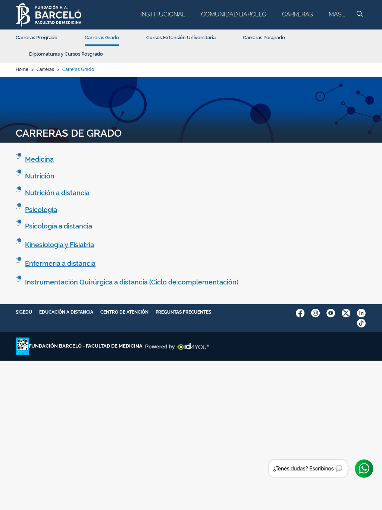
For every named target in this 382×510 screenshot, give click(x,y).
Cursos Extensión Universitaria (181, 37)
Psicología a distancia (58, 226)
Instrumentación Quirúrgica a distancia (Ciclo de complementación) (131, 282)
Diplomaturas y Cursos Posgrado (66, 54)
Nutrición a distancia (57, 193)
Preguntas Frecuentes (183, 312)
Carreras (297, 14)
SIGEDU (24, 312)
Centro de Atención (124, 312)
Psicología (41, 210)
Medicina (39, 159)
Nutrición (39, 176)
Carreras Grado (102, 37)
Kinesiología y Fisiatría (59, 245)
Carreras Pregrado (36, 37)
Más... (337, 14)
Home (22, 69)
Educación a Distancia (66, 312)
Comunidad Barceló (233, 14)
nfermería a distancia (62, 263)
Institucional (162, 14)
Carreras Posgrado (264, 37)
